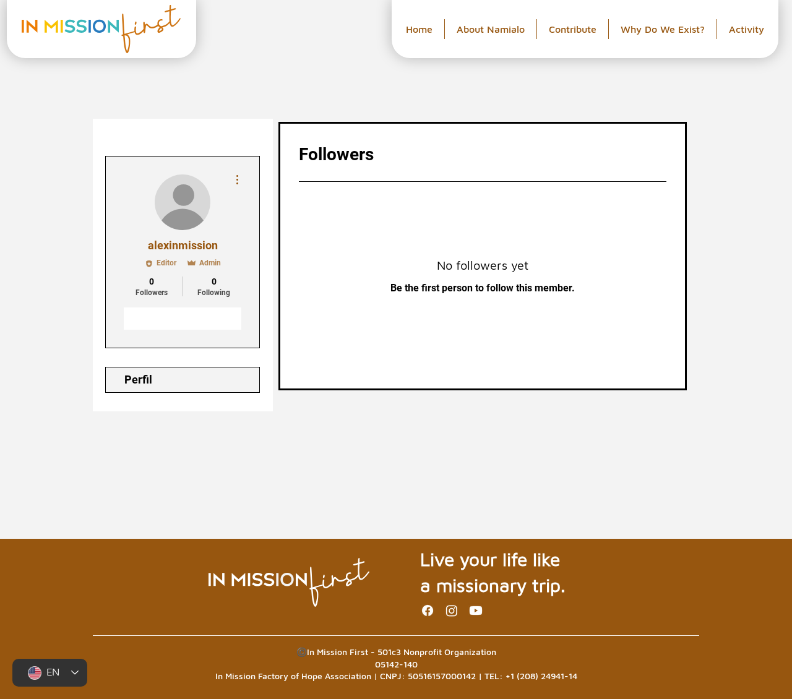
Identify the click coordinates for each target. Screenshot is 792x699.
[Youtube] (475, 610)
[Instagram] (451, 610)
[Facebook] (427, 610)
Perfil (138, 379)
